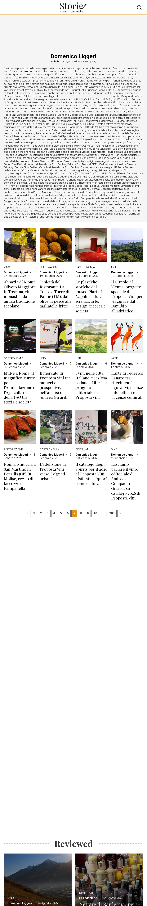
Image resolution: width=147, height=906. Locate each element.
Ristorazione (49, 267)
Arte (114, 358)
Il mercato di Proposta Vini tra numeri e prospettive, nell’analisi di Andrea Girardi (55, 385)
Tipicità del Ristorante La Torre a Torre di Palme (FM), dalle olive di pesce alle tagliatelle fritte (56, 293)
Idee (114, 267)
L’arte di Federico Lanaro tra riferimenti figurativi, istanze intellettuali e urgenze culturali (127, 385)
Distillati (82, 449)
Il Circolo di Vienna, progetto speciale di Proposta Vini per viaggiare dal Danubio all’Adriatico (127, 296)
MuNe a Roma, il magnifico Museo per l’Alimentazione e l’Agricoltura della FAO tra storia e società (19, 387)
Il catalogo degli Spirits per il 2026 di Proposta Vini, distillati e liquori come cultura (91, 474)
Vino (7, 267)
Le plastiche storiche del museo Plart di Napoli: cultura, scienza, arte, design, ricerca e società (90, 296)
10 (95, 513)
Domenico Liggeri (16, 272)
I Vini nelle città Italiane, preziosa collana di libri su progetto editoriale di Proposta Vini (91, 385)
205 (111, 513)
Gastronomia (85, 267)
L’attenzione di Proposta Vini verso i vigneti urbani (53, 471)
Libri (78, 358)
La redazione (88, 898)
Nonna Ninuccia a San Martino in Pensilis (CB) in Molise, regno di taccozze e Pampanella (20, 476)
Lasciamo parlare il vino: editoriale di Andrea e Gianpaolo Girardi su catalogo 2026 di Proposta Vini (125, 481)
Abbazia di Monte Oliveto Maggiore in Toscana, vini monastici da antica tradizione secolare (20, 293)
